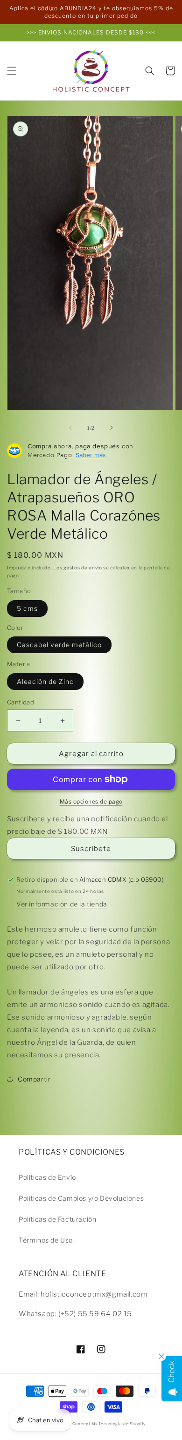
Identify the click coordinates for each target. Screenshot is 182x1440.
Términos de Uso (46, 1240)
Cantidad (20, 702)
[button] (11, 71)
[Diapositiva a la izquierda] (70, 428)
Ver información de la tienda (61, 904)
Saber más (91, 455)
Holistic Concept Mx (76, 1423)
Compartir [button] (34, 1079)
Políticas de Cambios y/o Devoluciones (81, 1198)
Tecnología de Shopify (122, 1423)
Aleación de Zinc (45, 681)
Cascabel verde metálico (59, 645)
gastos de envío (82, 567)
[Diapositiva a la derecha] (111, 428)
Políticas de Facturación (57, 1219)
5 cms (27, 608)
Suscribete (91, 849)
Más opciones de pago (91, 801)
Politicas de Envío (47, 1177)
